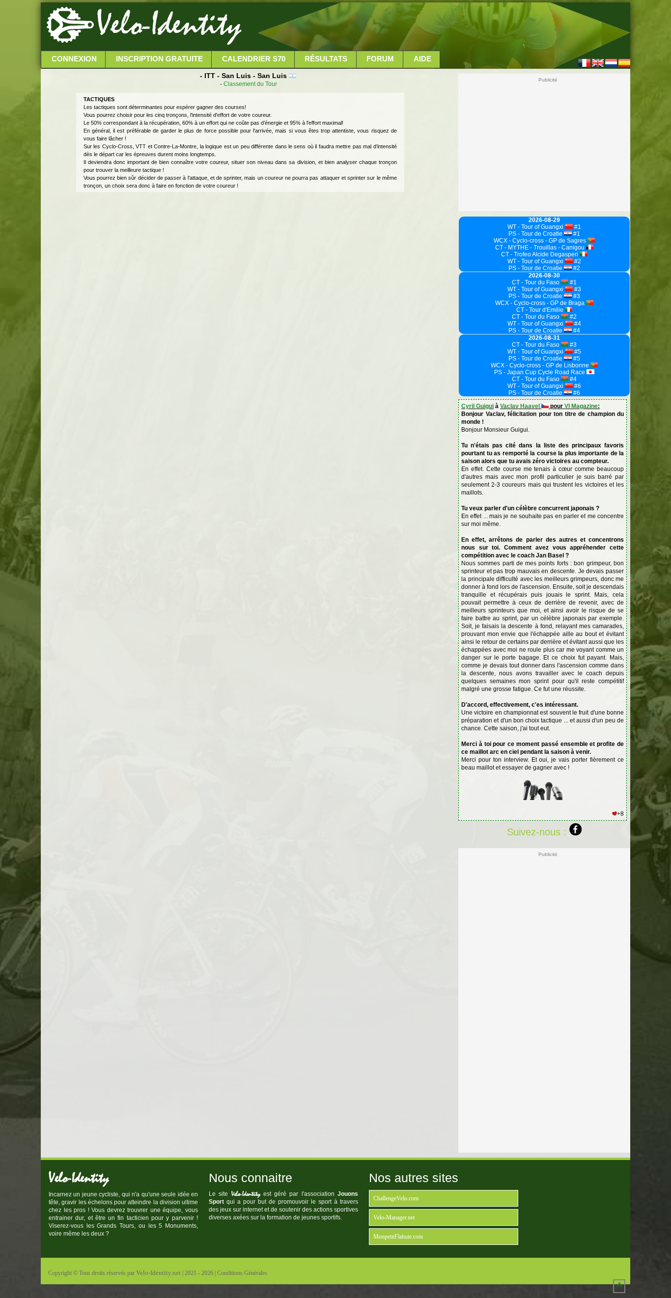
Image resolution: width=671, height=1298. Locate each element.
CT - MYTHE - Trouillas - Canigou (540, 247)
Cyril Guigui (477, 406)
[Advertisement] (435, 27)
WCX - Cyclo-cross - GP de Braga (540, 303)
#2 (577, 261)
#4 (577, 323)
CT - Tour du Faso (536, 282)
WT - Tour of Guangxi (536, 226)
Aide (422, 59)
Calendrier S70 (253, 59)
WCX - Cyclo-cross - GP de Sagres (540, 240)
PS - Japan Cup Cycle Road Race (540, 372)
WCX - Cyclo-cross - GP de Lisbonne (540, 365)
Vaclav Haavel (520, 406)
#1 (577, 226)
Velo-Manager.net (394, 1217)
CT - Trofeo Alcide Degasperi (540, 254)
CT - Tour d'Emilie (540, 309)
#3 (577, 289)
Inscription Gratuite (159, 59)
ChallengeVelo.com (396, 1198)
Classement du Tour (250, 84)
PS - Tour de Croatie (536, 233)
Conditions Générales (242, 1273)
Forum (380, 59)
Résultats (326, 59)
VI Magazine (581, 406)
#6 (577, 386)
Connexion (74, 59)
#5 (577, 351)
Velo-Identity (168, 24)
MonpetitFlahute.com (398, 1236)
